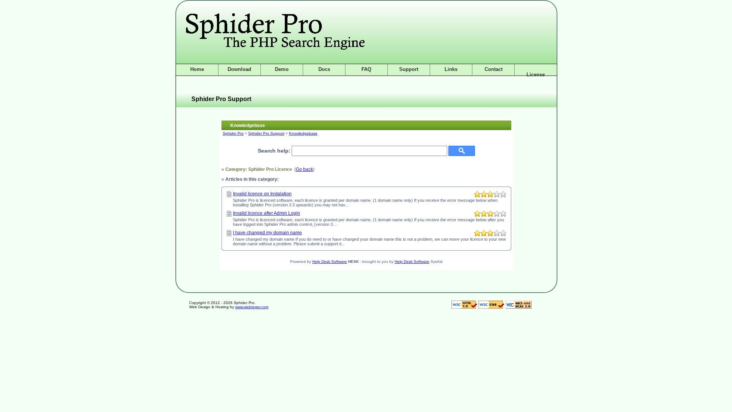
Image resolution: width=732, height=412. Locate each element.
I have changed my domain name (267, 232)
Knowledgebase (303, 133)
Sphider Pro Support (266, 133)
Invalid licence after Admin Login (266, 213)
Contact (493, 69)
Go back (304, 169)
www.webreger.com (251, 307)
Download (239, 69)
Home (197, 69)
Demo (282, 69)
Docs (324, 69)
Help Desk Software (329, 261)
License (536, 74)
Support (408, 69)
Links (451, 69)
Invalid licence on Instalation (262, 193)
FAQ (366, 69)
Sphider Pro (233, 133)
